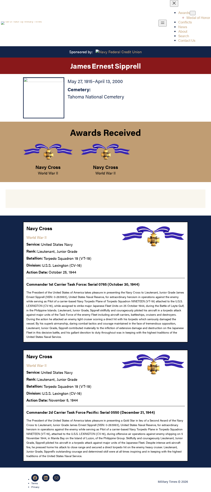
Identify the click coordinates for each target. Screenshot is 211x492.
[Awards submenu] (193, 13)
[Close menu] (174, 3)
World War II (48, 173)
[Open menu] (162, 23)
